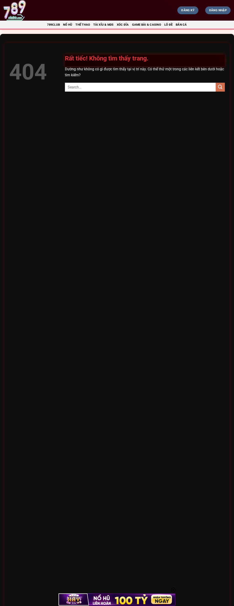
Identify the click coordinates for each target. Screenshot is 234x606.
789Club (53, 24)
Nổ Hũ (67, 24)
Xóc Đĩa (123, 24)
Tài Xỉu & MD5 (103, 24)
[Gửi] (220, 87)
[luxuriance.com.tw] (40, 10)
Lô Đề (168, 24)
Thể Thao (82, 24)
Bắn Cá (181, 24)
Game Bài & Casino (146, 24)
